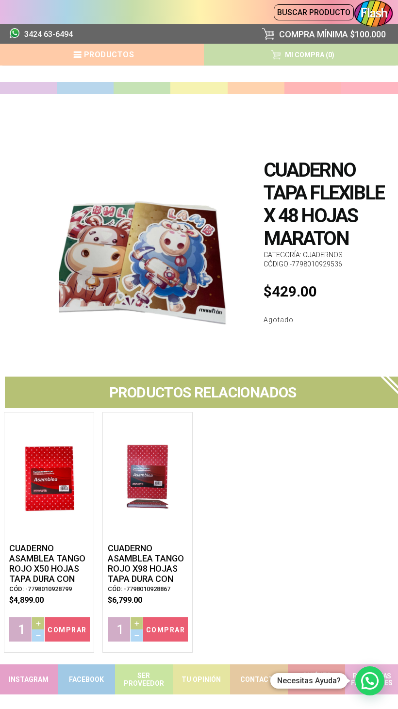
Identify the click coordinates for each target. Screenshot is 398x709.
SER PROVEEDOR (144, 679)
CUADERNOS (323, 255)
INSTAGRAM (29, 679)
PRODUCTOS (109, 54)
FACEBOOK (86, 679)
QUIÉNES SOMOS (316, 679)
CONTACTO (259, 679)
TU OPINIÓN (201, 679)
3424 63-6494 (48, 34)
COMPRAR (67, 630)
